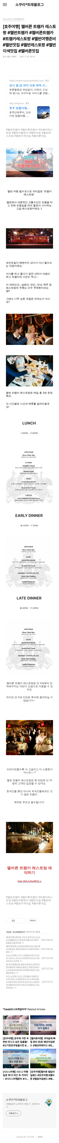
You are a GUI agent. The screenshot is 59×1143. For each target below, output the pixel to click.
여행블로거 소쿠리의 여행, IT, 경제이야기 (23, 1105)
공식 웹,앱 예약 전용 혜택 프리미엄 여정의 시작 (28, 85)
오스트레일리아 (19, 932)
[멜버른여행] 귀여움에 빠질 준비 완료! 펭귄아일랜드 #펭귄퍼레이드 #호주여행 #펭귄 (23, 949)
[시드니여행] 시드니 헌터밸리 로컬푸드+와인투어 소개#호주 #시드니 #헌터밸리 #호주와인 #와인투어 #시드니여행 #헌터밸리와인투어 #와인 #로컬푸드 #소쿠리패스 (22, 982)
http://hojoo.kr (16, 103)
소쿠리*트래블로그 (29, 4)
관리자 (40, 1137)
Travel (8, 932)
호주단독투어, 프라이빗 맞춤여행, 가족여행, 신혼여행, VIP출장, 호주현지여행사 (20, 114)
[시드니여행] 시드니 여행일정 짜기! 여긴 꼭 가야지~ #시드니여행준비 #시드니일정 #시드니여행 (23, 958)
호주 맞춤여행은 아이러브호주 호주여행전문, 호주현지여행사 (20, 108)
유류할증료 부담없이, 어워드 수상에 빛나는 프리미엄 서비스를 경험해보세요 (28, 91)
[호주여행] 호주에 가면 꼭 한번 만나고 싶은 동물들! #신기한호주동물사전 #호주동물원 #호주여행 (23, 940)
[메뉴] (5, 5)
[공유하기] (18, 920)
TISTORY (30, 1137)
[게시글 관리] (22, 920)
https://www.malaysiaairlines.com (26, 80)
